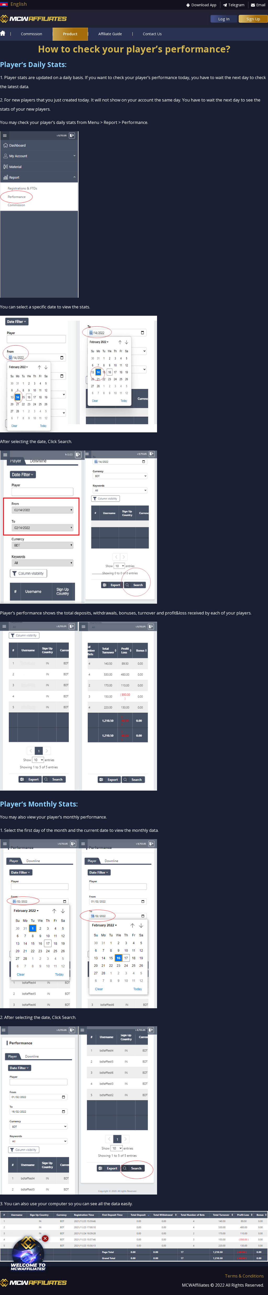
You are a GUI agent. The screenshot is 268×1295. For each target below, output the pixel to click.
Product (70, 33)
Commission (31, 33)
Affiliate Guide (110, 33)
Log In (224, 18)
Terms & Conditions (244, 1276)
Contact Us (152, 33)
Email (260, 4)
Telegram (236, 4)
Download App (203, 4)
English (18, 4)
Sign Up (253, 18)
